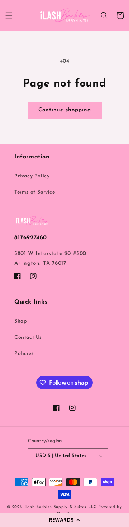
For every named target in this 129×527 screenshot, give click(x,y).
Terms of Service (34, 192)
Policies (24, 353)
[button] (64, 520)
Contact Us (28, 337)
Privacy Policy (31, 176)
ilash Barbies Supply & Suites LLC (61, 507)
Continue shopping (64, 110)
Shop (20, 321)
